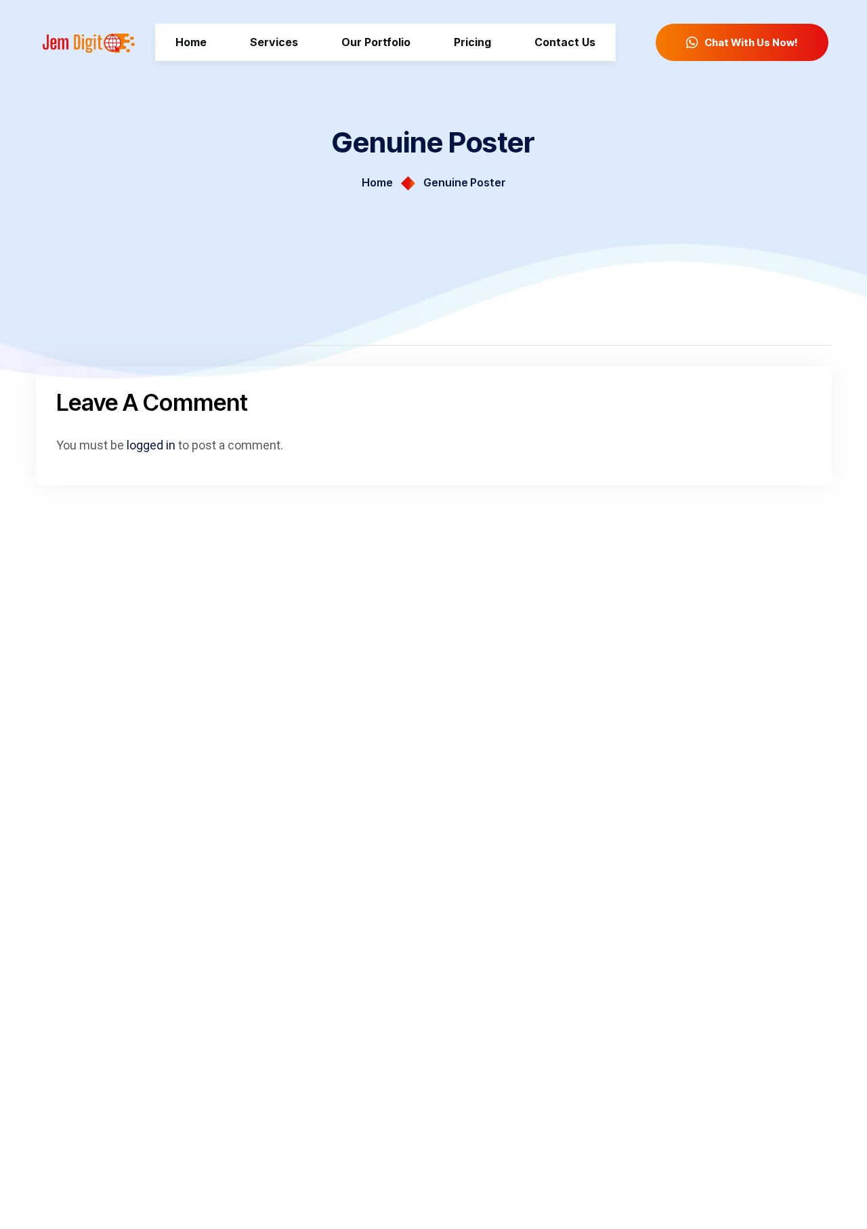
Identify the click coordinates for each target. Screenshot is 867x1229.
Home (377, 182)
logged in (151, 445)
